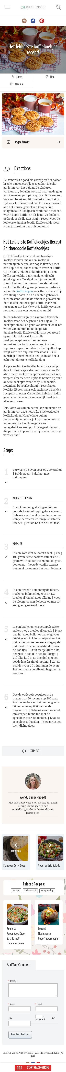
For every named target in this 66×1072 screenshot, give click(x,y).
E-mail (39, 1004)
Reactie (12, 981)
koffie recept (30, 890)
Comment (34, 751)
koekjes (16, 890)
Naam (11, 1004)
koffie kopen (24, 291)
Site (10, 1018)
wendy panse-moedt (33, 797)
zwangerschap (47, 890)
